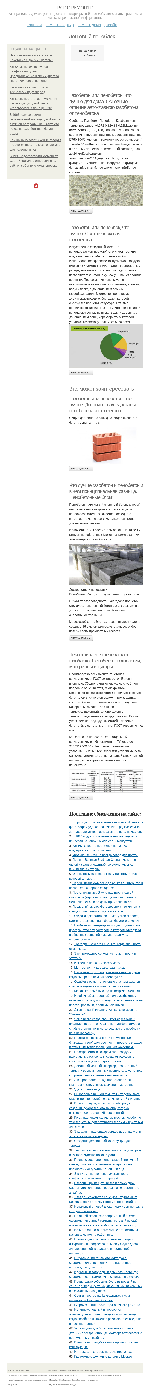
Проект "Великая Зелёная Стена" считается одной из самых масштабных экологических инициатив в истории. (102, 864)
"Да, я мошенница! (87, 1089)
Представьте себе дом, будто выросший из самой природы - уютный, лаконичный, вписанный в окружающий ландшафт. (105, 1286)
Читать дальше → (81, 210)
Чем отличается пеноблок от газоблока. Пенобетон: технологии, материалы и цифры (105, 660)
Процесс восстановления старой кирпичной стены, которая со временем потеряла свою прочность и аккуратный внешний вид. (103, 1164)
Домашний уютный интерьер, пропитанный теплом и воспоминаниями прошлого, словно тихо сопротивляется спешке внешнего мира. (105, 1070)
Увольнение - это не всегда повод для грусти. (105, 855)
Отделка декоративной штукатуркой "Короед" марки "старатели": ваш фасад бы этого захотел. (104, 918)
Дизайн (110, 24)
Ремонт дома (89, 24)
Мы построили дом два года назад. (99, 967)
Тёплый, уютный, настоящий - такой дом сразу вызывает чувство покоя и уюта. (105, 1152)
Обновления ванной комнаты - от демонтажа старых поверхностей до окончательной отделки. (104, 1096)
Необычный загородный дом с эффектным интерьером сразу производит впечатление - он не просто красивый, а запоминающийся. (106, 1000)
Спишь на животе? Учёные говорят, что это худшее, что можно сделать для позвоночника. (35, 144)
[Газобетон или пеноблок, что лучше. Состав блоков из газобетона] (106, 346)
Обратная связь (95, 1370)
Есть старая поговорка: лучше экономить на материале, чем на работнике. (103, 1232)
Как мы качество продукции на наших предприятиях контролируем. (98, 847)
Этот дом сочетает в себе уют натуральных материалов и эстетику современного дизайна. (103, 1199)
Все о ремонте (75, 7)
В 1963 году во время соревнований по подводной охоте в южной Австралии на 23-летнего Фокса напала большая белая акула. (35, 124)
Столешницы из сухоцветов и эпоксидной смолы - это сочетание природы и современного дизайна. (104, 1187)
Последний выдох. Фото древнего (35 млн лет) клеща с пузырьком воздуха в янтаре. (104, 908)
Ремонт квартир (59, 24)
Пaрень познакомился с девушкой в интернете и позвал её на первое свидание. (106, 885)
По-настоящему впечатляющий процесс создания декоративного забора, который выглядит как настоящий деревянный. (100, 1108)
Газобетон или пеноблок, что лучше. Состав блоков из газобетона (99, 233)
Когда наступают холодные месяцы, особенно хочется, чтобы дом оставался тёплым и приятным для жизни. (106, 1122)
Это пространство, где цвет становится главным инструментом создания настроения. (102, 1082)
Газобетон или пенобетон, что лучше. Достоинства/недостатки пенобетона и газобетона (102, 404)
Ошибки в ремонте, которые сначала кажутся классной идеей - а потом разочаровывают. (104, 983)
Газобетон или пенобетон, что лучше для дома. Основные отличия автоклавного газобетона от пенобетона (103, 104)
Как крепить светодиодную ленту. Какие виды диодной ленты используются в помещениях (33, 103)
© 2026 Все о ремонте (18, 1370)
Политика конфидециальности (62, 1375)
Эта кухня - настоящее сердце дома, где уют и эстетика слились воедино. (105, 1133)
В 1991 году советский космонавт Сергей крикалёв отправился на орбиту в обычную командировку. (34, 160)
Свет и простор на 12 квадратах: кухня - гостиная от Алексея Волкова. (100, 1297)
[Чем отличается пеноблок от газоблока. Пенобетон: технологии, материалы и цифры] (106, 781)
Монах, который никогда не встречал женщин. (107, 991)
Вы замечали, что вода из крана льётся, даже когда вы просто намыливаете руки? (104, 974)
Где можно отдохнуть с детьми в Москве (103, 1356)
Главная (34, 24)
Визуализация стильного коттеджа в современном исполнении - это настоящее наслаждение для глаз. (100, 1262)
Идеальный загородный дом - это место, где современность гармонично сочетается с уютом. (104, 1274)
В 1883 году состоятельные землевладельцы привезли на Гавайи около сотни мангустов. (103, 838)
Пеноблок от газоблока (87, 53)
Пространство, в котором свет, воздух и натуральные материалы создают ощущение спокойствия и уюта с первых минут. (101, 1056)
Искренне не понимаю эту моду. (97, 962)
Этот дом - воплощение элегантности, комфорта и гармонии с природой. (99, 1175)
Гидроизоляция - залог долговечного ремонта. (107, 1304)
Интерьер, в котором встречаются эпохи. (103, 1351)
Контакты (52, 1370)
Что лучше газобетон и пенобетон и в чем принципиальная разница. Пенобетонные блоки (106, 491)
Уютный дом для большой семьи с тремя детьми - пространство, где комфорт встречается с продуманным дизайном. (105, 1333)
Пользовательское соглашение (73, 1370)
